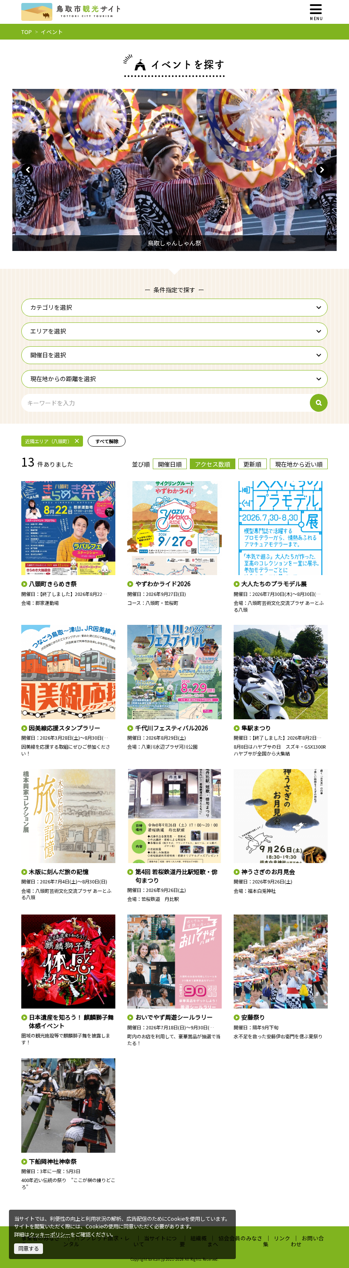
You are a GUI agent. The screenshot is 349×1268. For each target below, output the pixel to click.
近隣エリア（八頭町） (48, 441)
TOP (26, 31)
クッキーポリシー (49, 1234)
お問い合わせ (307, 1241)
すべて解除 (106, 441)
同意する (28, 1248)
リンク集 (277, 1241)
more (27, 484)
